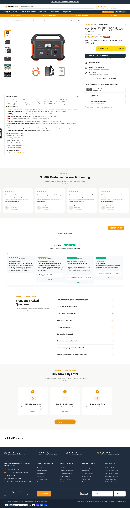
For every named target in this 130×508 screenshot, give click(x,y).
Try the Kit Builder (44, 494)
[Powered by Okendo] (14, 229)
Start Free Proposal (108, 11)
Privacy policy (80, 501)
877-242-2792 (102, 6)
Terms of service (89, 501)
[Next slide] (7, 82)
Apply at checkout (64, 422)
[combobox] (56, 7)
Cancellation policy (121, 501)
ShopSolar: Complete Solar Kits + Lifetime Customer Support (23, 501)
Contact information (109, 501)
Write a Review (116, 228)
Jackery (87, 34)
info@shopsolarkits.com (14, 478)
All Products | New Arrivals (18, 20)
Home (6, 20)
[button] (119, 7)
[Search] (92, 7)
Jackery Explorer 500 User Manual (17, 152)
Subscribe (119, 494)
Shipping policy (99, 501)
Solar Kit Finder (120, 11)
